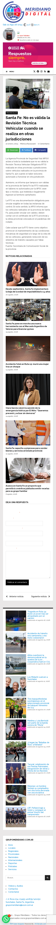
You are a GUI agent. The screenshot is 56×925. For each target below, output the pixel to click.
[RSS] (45, 71)
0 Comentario (43, 144)
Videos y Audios (15, 886)
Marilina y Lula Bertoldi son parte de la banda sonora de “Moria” (37, 723)
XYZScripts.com (40, 924)
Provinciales (11, 113)
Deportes (12, 863)
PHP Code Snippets (17, 924)
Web (8, 539)
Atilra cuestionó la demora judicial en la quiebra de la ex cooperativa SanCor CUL (38, 658)
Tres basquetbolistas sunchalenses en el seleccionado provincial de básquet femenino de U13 (38, 703)
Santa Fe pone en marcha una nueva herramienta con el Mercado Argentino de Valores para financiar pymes (26, 326)
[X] (34, 71)
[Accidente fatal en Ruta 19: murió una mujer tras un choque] (28, 360)
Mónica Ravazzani (28, 144)
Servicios (12, 869)
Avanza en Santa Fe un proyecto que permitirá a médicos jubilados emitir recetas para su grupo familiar (27, 488)
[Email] (48, 71)
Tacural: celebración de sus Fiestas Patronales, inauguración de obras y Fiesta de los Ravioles (38, 767)
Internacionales (15, 860)
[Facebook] (38, 71)
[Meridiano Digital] (27, 21)
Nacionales (13, 857)
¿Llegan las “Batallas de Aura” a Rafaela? (38, 743)
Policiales (12, 866)
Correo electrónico (14, 529)
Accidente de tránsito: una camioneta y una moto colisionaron (37, 635)
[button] (6, 919)
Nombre (10, 519)
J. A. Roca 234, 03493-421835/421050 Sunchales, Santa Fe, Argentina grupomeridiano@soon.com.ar (23, 902)
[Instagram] (41, 71)
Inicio (10, 845)
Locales (11, 848)
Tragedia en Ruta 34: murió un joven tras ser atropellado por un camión (37, 615)
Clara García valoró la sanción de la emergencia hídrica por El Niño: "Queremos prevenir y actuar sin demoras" (27, 410)
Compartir (41, 150)
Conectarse (13, 892)
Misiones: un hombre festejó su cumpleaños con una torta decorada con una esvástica (38, 789)
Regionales (13, 851)
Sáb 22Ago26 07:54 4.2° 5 (21, 24)
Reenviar (14, 150)
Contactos (13, 889)
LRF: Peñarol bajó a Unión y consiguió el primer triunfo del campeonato (36, 811)
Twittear (27, 150)
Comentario (11, 549)
